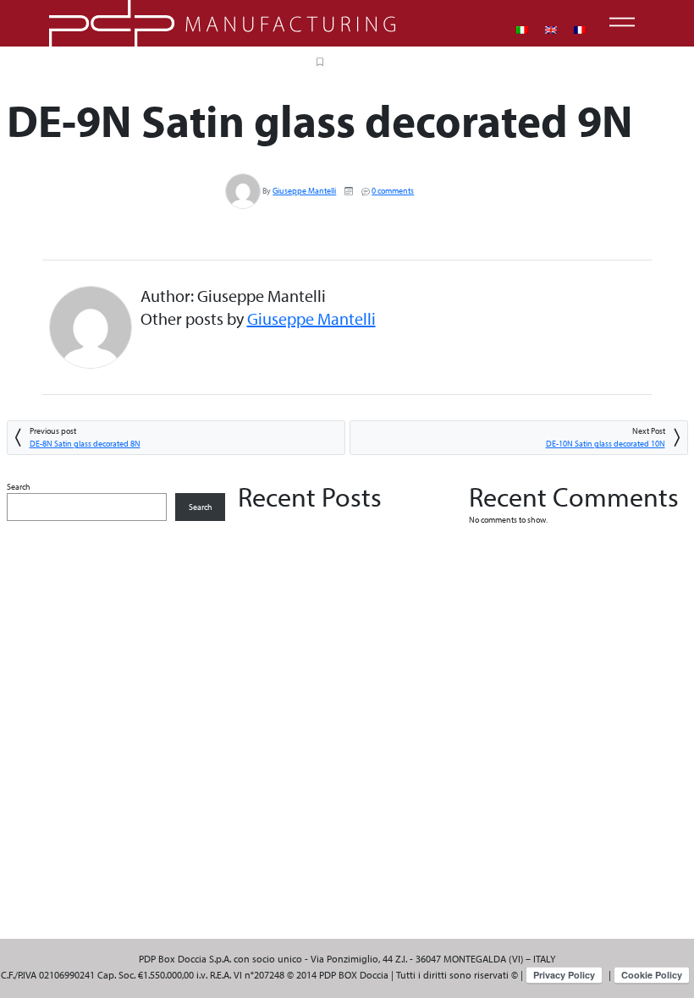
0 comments (393, 190)
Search (18, 486)
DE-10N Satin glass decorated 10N (605, 443)
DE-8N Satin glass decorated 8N (85, 443)
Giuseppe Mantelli (304, 190)
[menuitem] (522, 30)
